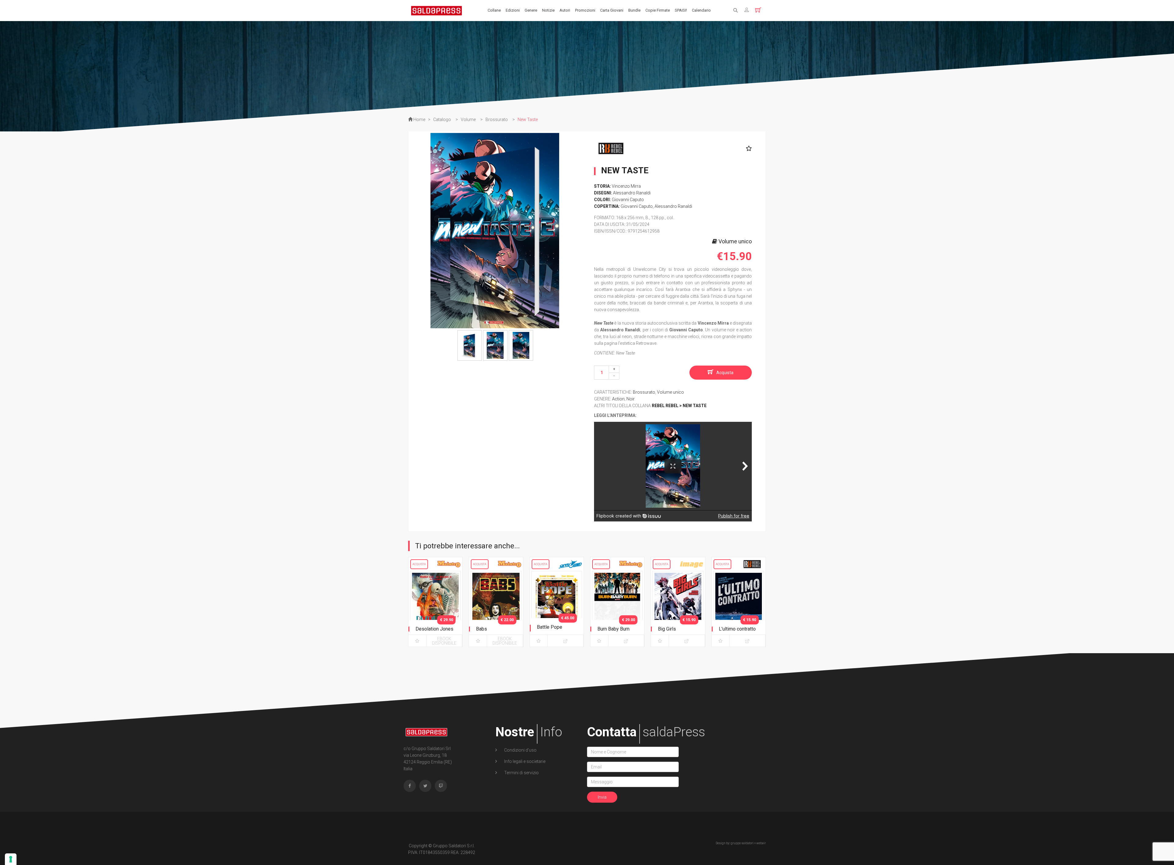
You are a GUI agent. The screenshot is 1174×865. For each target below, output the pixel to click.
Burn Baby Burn (613, 629)
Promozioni (585, 10)
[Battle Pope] (556, 607)
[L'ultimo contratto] (738, 607)
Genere (531, 10)
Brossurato (644, 392)
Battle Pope (549, 627)
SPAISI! (681, 10)
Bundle (634, 10)
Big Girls (667, 629)
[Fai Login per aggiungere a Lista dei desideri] (747, 148)
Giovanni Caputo (628, 199)
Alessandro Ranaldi (632, 192)
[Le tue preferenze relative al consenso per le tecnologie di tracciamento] (11, 859)
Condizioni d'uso (520, 750)
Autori (564, 10)
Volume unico (670, 392)
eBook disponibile (444, 641)
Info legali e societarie (524, 761)
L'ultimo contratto (737, 629)
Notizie (548, 10)
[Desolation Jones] (435, 607)
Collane (494, 10)
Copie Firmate (657, 10)
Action (618, 398)
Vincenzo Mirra (626, 186)
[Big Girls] (677, 607)
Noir (630, 398)
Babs (481, 629)
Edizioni (513, 10)
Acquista (724, 372)
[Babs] (496, 607)
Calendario (701, 10)
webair (761, 843)
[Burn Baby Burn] (617, 607)
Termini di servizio (521, 772)
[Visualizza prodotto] (565, 641)
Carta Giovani (611, 10)
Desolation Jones (434, 629)
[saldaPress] (436, 10)
